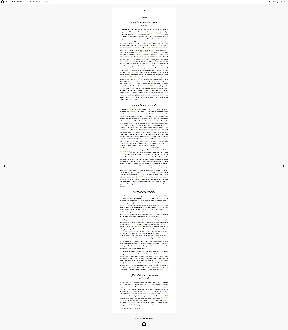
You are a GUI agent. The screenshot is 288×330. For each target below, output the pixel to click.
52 (120, 241)
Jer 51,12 (145, 138)
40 (129, 184)
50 (125, 231)
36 (154, 170)
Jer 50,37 (127, 151)
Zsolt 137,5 (163, 233)
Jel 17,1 (139, 78)
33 (157, 157)
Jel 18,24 (122, 230)
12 (129, 70)
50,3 (167, 297)
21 (135, 111)
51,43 (121, 299)
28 (148, 138)
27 (145, 132)
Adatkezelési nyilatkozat (139, 319)
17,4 (146, 51)
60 (156, 287)
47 (120, 220)
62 (167, 293)
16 (155, 86)
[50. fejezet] (5, 166)
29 (125, 143)
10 (133, 61)
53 (153, 243)
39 (140, 179)
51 (167, 233)
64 (133, 302)
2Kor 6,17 (122, 211)
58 (156, 265)
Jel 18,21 (130, 302)
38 (144, 177)
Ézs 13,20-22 (163, 145)
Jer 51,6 (166, 209)
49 (141, 226)
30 (167, 145)
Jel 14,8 (142, 51)
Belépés (284, 1)
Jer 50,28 (150, 63)
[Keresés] (270, 2)
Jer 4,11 (151, 33)
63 (123, 300)
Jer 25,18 (141, 176)
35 (128, 168)
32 (152, 154)
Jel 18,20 (138, 226)
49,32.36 (159, 33)
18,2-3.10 (149, 51)
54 (120, 251)
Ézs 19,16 (122, 151)
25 (130, 125)
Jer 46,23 (129, 83)
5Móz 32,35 (157, 260)
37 (126, 174)
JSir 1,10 (162, 237)
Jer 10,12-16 (151, 85)
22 (135, 114)
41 (120, 196)
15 (132, 83)
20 (120, 109)
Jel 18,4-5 (129, 60)
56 (128, 258)
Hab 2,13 (161, 269)
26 (138, 129)
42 (149, 198)
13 (134, 77)
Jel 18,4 (155, 47)
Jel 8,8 (135, 129)
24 (141, 121)
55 (128, 254)
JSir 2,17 (131, 76)
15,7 (155, 33)
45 (158, 207)
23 (154, 116)
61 (152, 291)
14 (141, 79)
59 (120, 282)
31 (130, 152)
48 (158, 222)
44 (126, 205)
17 (138, 90)
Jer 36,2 (149, 291)
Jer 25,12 (163, 297)
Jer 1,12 (127, 76)
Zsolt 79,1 (157, 237)
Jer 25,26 (146, 198)
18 (167, 92)
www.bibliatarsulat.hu (149, 319)
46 (125, 212)
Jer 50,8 (151, 47)
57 (161, 260)
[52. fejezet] (283, 166)
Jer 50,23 (132, 111)
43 (138, 200)
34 (162, 161)
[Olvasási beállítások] (274, 2)
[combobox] (35, 1)
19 (162, 95)
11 (153, 63)
